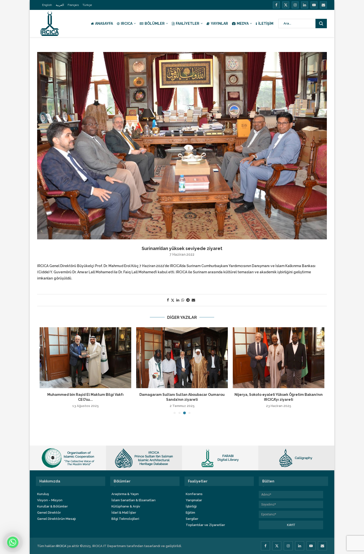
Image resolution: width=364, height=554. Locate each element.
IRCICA (126, 23)
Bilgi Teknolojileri (125, 519)
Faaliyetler (187, 23)
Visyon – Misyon (49, 500)
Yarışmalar (194, 500)
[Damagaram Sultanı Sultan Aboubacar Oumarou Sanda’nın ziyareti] (182, 357)
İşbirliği (191, 506)
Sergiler (192, 519)
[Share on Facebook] (168, 300)
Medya (243, 23)
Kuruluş (43, 494)
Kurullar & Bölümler (52, 506)
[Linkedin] (304, 4)
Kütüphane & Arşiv (125, 506)
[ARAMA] (321, 23)
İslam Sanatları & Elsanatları (133, 500)
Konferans (194, 494)
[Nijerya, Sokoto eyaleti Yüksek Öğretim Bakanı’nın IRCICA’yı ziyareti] (278, 357)
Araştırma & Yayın (125, 494)
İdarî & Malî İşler (123, 512)
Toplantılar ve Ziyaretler (205, 525)
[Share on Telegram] (188, 300)
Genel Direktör (49, 512)
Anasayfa (104, 23)
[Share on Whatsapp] (182, 300)
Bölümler (155, 23)
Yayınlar (219, 23)
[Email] (323, 4)
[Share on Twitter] (172, 300)
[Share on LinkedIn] (177, 300)
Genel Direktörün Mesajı (56, 519)
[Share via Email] (193, 300)
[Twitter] (285, 4)
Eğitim (190, 512)
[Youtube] (314, 4)
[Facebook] (276, 4)
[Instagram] (295, 4)
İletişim (265, 23)
